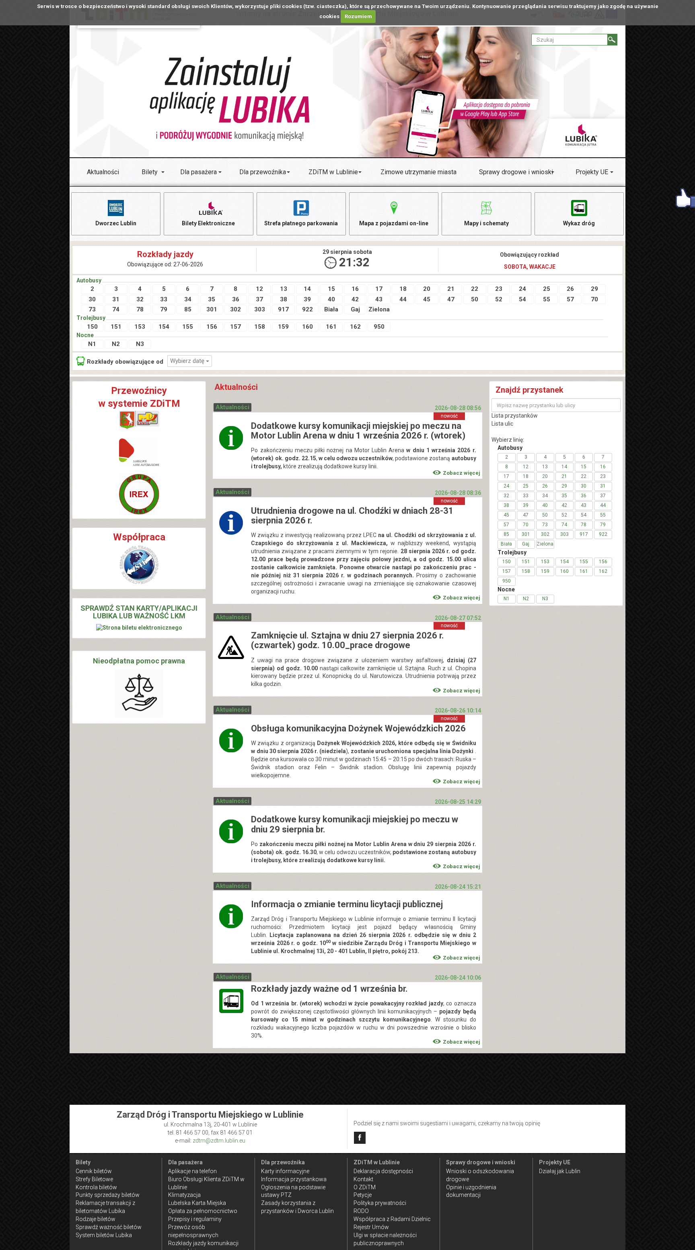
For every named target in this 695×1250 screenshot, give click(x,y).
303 (259, 309)
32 (140, 299)
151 (116, 326)
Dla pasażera (198, 172)
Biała (331, 309)
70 (594, 299)
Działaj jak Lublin (559, 1171)
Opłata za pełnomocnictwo (202, 1211)
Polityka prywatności (380, 1203)
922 (307, 309)
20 (426, 288)
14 (307, 288)
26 (570, 288)
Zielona (379, 309)
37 (259, 299)
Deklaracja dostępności (383, 1171)
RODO (361, 1211)
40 (331, 299)
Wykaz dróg (579, 223)
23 (498, 288)
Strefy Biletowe (94, 1179)
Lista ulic (502, 423)
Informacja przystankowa (294, 1179)
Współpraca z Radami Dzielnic (392, 1219)
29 (594, 288)
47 (450, 299)
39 (307, 299)
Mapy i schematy (486, 223)
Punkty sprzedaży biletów (108, 1195)
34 (187, 299)
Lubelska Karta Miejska (197, 1203)
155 (187, 326)
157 (235, 326)
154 (163, 326)
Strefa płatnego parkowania (301, 223)
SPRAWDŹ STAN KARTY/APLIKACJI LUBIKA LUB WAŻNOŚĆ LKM (138, 612)
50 (474, 299)
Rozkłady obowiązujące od (125, 361)
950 (379, 326)
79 (163, 309)
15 (331, 288)
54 (522, 299)
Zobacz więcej (461, 473)
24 (522, 288)
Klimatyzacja (184, 1195)
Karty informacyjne (285, 1171)
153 (139, 326)
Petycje (363, 1195)
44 (403, 299)
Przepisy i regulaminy (195, 1219)
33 (163, 299)
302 (235, 309)
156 (211, 326)
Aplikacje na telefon (192, 1171)
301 (211, 309)
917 (283, 309)
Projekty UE (592, 172)
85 (187, 309)
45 (426, 299)
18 (403, 288)
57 (570, 299)
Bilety (150, 172)
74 (115, 309)
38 (283, 299)
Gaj (355, 309)
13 (283, 288)
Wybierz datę (188, 360)
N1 (92, 344)
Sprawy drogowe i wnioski (516, 172)
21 (450, 288)
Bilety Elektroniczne (208, 223)
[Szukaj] (612, 39)
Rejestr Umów (371, 1227)
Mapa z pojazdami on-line (393, 223)
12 (259, 288)
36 (235, 299)
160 (307, 326)
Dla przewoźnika (262, 172)
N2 (116, 344)
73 (92, 309)
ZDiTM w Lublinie (333, 172)
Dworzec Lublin (115, 223)
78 (140, 309)
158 (259, 326)
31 (115, 299)
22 (474, 288)
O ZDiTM (365, 1187)
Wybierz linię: (507, 440)
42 (355, 299)
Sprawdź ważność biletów (109, 1227)
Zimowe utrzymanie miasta (418, 172)
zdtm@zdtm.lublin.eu (219, 1140)
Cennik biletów (94, 1171)
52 (498, 299)
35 (211, 299)
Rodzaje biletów (95, 1219)
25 (546, 288)
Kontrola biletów (96, 1187)
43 (378, 299)
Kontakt (363, 1179)
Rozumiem (358, 16)
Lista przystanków (514, 415)
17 (378, 288)
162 (355, 326)
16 (355, 288)
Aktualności (103, 172)
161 (331, 326)
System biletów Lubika (104, 1235)
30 (92, 299)
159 (283, 326)
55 (546, 299)
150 (92, 326)
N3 (140, 344)
